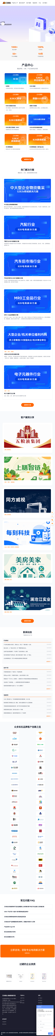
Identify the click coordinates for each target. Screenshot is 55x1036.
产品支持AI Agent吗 (9, 927)
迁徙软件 (4, 1021)
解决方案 (22, 1000)
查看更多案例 (27, 621)
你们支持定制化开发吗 (10, 932)
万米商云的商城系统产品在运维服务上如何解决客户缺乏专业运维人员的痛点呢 (24, 906)
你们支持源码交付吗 (9, 937)
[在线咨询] (52, 523)
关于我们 (40, 998)
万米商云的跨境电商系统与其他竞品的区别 (15, 916)
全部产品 (22, 998)
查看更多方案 (27, 405)
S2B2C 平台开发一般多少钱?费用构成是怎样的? (16, 911)
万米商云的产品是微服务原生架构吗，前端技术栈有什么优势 (19, 921)
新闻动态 (40, 1002)
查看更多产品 (27, 159)
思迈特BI (4, 1024)
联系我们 (40, 1000)
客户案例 (22, 1002)
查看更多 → (48, 661)
